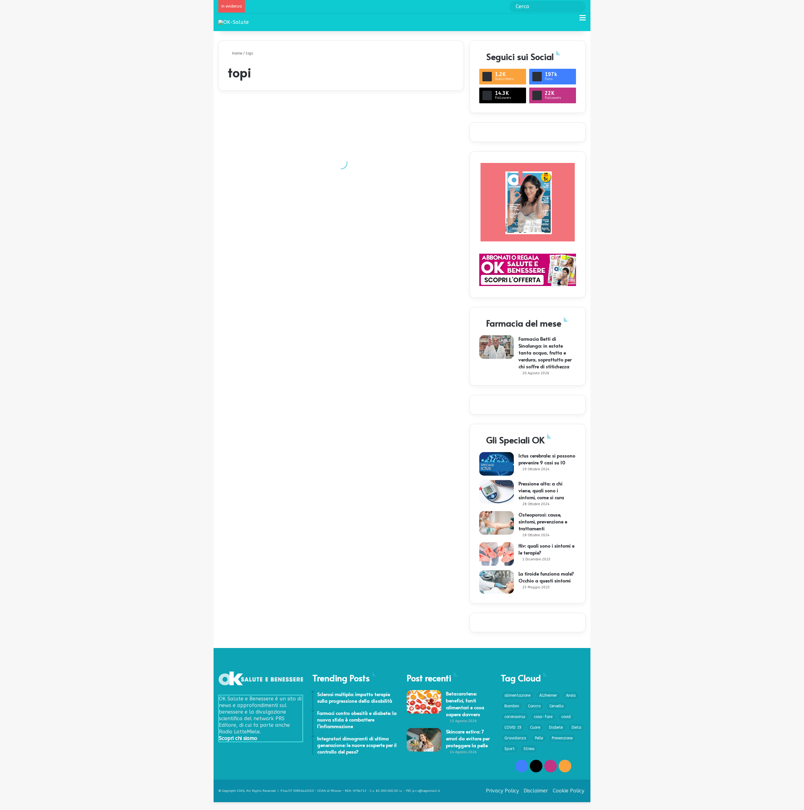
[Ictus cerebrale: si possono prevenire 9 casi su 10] (496, 464)
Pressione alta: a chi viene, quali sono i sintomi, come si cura (541, 490)
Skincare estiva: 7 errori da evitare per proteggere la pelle (468, 738)
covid (566, 717)
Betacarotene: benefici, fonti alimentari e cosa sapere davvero (465, 703)
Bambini (511, 706)
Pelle (539, 738)
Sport (509, 749)
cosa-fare (543, 717)
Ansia (571, 695)
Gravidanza (515, 738)
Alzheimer (548, 695)
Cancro (534, 706)
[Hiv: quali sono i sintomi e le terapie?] (496, 554)
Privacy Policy (502, 791)
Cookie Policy (568, 791)
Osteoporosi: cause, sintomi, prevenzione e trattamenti (543, 521)
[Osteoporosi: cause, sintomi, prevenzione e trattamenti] (496, 523)
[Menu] (582, 20)
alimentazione (517, 695)
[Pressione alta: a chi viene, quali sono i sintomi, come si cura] (496, 492)
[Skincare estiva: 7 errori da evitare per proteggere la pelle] (424, 740)
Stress (529, 749)
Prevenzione (562, 738)
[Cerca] (571, 20)
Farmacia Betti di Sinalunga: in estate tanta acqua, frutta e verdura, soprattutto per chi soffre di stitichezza (545, 352)
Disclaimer (536, 791)
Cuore (535, 727)
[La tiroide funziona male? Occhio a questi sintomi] (496, 582)
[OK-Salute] (233, 22)
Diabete (556, 727)
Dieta (576, 727)
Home (236, 53)
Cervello (556, 706)
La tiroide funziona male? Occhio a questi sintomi (546, 577)
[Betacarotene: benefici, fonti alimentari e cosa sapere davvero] (424, 702)
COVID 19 (512, 727)
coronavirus (514, 717)
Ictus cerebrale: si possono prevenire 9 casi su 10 (547, 459)
